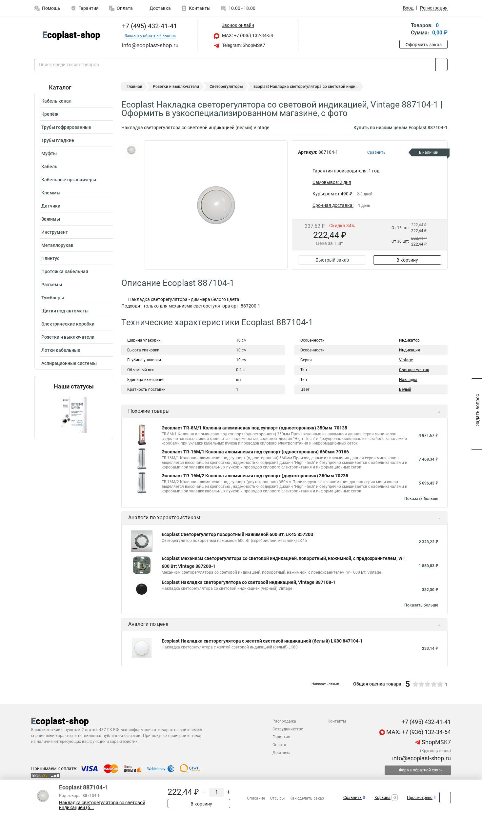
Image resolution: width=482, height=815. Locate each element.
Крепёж (49, 114)
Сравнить (352, 797)
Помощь (51, 8)
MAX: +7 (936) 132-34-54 (247, 35)
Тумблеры (52, 297)
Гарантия (88, 8)
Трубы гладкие (57, 140)
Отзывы (277, 798)
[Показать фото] (131, 150)
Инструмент (54, 232)
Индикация (409, 350)
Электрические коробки (67, 324)
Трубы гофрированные (66, 127)
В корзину (407, 260)
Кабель (49, 166)
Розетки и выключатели (67, 337)
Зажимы (50, 219)
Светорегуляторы (226, 86)
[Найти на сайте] (441, 64)
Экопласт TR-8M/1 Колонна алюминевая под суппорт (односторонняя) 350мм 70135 (254, 427)
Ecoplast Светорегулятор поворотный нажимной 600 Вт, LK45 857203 (237, 534)
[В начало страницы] (445, 797)
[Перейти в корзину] (404, 29)
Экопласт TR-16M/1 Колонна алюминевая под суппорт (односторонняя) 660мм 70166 (255, 451)
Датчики (50, 206)
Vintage (406, 360)
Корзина (382, 797)
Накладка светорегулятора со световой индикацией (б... (102, 805)
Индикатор (409, 340)
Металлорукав (57, 245)
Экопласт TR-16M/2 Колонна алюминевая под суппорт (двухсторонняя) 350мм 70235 (255, 475)
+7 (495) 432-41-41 (148, 26)
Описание (256, 798)
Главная (134, 86)
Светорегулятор (414, 370)
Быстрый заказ (332, 260)
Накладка (408, 379)
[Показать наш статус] (74, 414)
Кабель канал (56, 101)
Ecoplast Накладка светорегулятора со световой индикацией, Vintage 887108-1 (248, 582)
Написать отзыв (325, 684)
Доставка (160, 8)
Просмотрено (419, 797)
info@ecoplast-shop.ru (421, 758)
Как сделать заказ (307, 798)
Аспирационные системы (69, 363)
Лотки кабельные (60, 350)
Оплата (125, 8)
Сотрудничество (287, 729)
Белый (405, 389)
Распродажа (284, 721)
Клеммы (50, 192)
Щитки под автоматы (65, 310)
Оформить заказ (424, 44)
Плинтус (50, 258)
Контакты (200, 8)
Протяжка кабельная (64, 271)
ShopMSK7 (435, 742)
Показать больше (421, 498)
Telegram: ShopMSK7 (243, 45)
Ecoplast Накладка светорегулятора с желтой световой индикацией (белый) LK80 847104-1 (262, 641)
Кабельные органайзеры (68, 179)
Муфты (49, 153)
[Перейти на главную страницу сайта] (71, 35)
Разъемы (51, 284)
